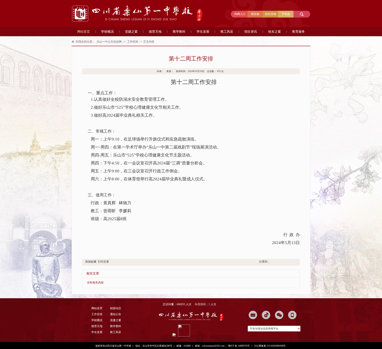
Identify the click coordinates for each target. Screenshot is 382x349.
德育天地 (155, 31)
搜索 (301, 14)
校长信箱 (270, 14)
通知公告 (115, 314)
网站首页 (83, 31)
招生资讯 (250, 31)
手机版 (286, 14)
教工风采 (226, 31)
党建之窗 (131, 31)
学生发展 (203, 31)
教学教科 (179, 31)
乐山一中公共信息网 (109, 41)
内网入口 (240, 14)
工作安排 (132, 41)
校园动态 (115, 308)
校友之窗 (274, 31)
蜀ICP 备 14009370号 (239, 345)
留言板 (255, 14)
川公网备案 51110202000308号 (270, 345)
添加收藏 (90, 261)
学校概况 (107, 31)
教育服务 (298, 31)
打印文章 (103, 261)
